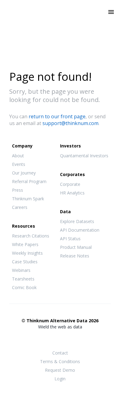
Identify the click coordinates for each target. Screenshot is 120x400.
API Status (70, 238)
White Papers (25, 244)
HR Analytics (72, 193)
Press (17, 190)
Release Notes (74, 256)
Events (18, 164)
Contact (60, 353)
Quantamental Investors (84, 156)
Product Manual (76, 247)
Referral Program (29, 181)
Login (60, 379)
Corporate (70, 184)
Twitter (60, 338)
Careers (19, 207)
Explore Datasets (77, 221)
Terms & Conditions (60, 361)
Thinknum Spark (28, 199)
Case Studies (25, 262)
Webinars (21, 270)
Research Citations (30, 236)
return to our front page (57, 116)
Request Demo (60, 370)
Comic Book (24, 287)
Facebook (47, 338)
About (18, 156)
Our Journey (24, 173)
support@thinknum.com (70, 123)
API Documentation (79, 230)
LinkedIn (72, 338)
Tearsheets (23, 279)
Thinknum (60, 20)
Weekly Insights (27, 253)
